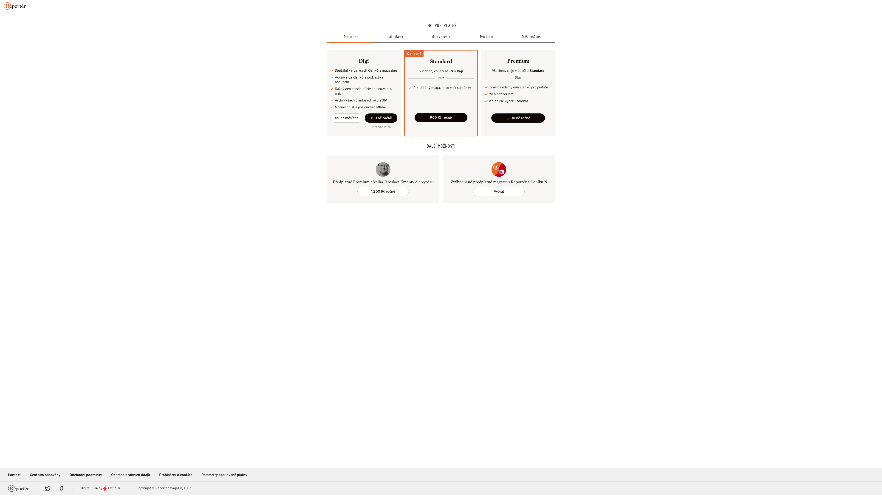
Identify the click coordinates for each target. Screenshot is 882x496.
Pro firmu (486, 37)
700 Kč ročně (381, 118)
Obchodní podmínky (86, 475)
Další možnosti (532, 37)
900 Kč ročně (441, 117)
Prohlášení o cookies (175, 475)
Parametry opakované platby (224, 475)
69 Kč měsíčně (346, 118)
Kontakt (14, 475)
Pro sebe (350, 37)
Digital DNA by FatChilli (100, 488)
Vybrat (499, 191)
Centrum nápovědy (45, 475)
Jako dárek (395, 37)
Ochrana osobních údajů (130, 475)
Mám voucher (441, 37)
